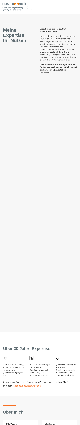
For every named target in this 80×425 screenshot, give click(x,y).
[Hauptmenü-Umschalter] (75, 6)
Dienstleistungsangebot (27, 385)
